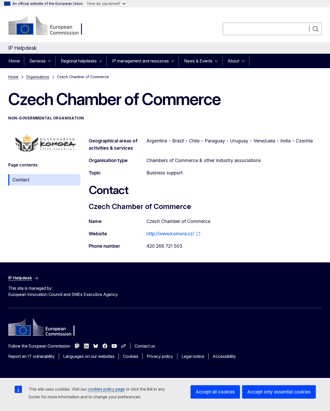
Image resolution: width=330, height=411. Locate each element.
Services (37, 60)
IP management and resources (140, 60)
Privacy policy (160, 356)
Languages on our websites (88, 356)
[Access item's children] (51, 61)
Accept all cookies (215, 391)
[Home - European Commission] (50, 25)
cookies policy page (106, 389)
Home (14, 60)
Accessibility (224, 356)
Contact (20, 179)
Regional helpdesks (79, 60)
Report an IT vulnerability (31, 356)
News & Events (198, 60)
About (233, 60)
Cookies (130, 356)
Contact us (145, 346)
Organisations (37, 77)
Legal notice (193, 356)
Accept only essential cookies (279, 391)
